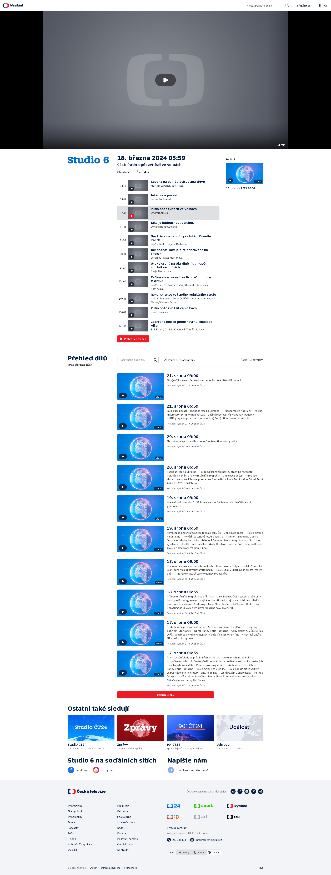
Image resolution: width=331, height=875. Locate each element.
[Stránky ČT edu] (233, 818)
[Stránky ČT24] (173, 807)
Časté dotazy (125, 844)
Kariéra (121, 833)
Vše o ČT (72, 850)
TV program (75, 805)
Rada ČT (122, 828)
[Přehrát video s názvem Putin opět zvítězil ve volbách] (165, 80)
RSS (261, 867)
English (93, 867)
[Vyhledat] (155, 359)
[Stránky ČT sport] (203, 807)
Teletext (73, 822)
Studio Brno (124, 816)
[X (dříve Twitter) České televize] (254, 791)
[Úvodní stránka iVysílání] (16, 5)
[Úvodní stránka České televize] (87, 791)
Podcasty (73, 828)
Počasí (71, 833)
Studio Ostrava (126, 822)
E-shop (72, 839)
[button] (165, 80)
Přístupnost (130, 867)
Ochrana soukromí (110, 867)
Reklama (122, 811)
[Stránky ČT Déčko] (173, 818)
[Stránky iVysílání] (237, 807)
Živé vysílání (75, 811)
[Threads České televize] (260, 791)
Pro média (123, 805)
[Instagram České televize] (233, 791)
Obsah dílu (124, 172)
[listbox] (199, 852)
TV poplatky (75, 816)
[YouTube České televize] (247, 791)
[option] (184, 852)
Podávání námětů (127, 839)
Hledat (287, 5)
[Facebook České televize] (240, 791)
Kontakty (122, 850)
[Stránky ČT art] (200, 818)
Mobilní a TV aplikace (80, 844)
